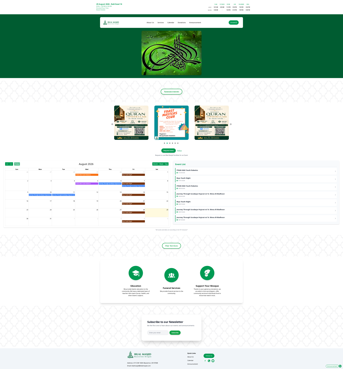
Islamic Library (161, 38)
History (150, 30)
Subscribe (175, 333)
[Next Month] (11, 164)
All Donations (183, 26)
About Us (150, 22)
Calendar (170, 22)
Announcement (332, 366)
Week (161, 164)
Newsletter (152, 33)
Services (161, 22)
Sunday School (164, 30)
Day (166, 164)
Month (155, 164)
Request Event (168, 151)
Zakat (181, 30)
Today (17, 164)
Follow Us (209, 356)
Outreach (162, 46)
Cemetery (162, 43)
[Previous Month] (7, 164)
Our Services (171, 246)
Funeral (161, 26)
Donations (182, 22)
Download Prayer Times (102, 8)
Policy (179, 150)
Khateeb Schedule (100, 10)
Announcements (171, 91)
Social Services (164, 33)
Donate (232, 22)
